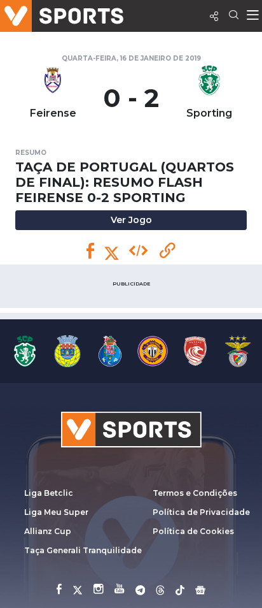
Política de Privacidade (201, 512)
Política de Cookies (193, 531)
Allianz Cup (47, 531)
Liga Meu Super (56, 512)
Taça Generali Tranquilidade (83, 550)
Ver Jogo (131, 220)
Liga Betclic (48, 493)
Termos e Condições (195, 493)
